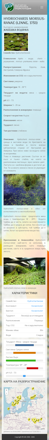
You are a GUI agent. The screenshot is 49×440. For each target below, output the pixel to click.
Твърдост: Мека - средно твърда (21, 341)
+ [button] (6, 390)
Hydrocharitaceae (35, 301)
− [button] (6, 393)
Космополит (37, 306)
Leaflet (42, 429)
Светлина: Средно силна (17, 349)
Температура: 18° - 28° (16, 365)
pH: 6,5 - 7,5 (11, 372)
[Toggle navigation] (42, 7)
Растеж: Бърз (12, 357)
